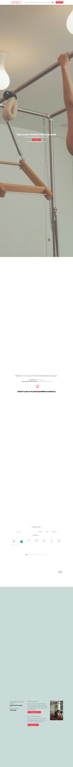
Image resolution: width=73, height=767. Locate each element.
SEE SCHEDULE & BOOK (34, 712)
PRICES (40, 2)
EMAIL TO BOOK (33, 724)
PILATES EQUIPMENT (33, 2)
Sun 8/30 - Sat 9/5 (36, 527)
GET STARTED (36, 139)
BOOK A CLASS (59, 2)
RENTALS (44, 2)
